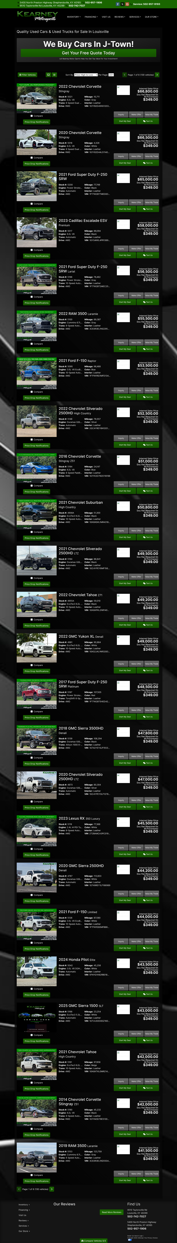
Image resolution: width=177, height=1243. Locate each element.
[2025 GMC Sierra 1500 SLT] (37, 1017)
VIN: (86, 106)
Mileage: (88, 96)
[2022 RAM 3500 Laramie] (37, 325)
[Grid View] (48, 74)
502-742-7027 (77, 5)
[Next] (157, 74)
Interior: (88, 103)
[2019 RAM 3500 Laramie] (37, 1157)
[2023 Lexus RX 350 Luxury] (37, 830)
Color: (87, 99)
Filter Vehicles (28, 75)
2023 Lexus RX (79, 818)
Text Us (149, 121)
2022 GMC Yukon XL (81, 636)
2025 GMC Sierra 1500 (81, 1005)
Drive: (62, 106)
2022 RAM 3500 (78, 313)
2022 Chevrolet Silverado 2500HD (80, 410)
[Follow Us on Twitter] (122, 4)
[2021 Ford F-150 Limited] (37, 924)
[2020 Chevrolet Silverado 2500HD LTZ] (37, 785)
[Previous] (124, 74)
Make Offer (136, 114)
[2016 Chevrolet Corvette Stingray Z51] (37, 468)
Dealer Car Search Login (135, 1236)
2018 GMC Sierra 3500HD (81, 730)
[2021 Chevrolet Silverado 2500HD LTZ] (37, 560)
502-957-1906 (93, 2)
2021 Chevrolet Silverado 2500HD (80, 551)
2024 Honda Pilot (77, 959)
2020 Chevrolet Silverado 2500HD (81, 776)
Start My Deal (125, 121)
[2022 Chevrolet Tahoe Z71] (37, 604)
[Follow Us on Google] (127, 4)
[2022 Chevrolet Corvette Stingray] (37, 98)
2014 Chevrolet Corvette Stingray (80, 1101)
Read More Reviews (111, 1212)
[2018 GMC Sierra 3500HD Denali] (37, 740)
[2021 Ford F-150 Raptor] (37, 373)
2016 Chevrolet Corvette (80, 458)
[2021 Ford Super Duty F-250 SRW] (37, 186)
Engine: (62, 99)
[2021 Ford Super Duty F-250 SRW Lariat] (37, 278)
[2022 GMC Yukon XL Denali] (37, 647)
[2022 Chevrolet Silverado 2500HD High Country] (37, 421)
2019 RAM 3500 (78, 1145)
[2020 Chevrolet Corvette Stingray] (37, 142)
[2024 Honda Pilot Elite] (37, 971)
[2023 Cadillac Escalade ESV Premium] (37, 232)
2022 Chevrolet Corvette (80, 88)
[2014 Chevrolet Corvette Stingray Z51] (37, 1111)
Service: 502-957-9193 (146, 4)
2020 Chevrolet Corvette (80, 134)
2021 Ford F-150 (77, 360)
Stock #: (63, 96)
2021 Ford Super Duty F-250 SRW (83, 176)
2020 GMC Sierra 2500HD (81, 868)
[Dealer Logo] (38, 16)
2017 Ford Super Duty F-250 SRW (83, 684)
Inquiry (121, 114)
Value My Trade (151, 114)
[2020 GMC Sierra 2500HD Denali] (37, 877)
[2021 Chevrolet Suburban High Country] (37, 514)
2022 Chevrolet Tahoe (80, 595)
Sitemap (140, 1238)
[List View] (54, 74)
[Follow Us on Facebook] (117, 4)
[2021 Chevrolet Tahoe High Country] (37, 1064)
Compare (38, 116)
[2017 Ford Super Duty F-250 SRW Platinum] (37, 693)
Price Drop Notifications (36, 122)
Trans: (62, 103)
